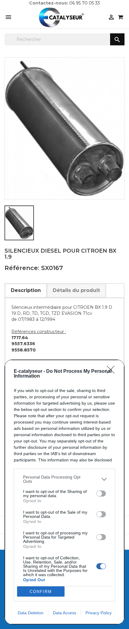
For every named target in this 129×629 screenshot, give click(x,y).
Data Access (64, 612)
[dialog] (64, 492)
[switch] (101, 494)
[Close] (112, 371)
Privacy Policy (99, 612)
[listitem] (64, 479)
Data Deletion (31, 612)
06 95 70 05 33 (84, 3)
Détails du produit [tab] (76, 290)
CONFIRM (41, 591)
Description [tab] (26, 290)
